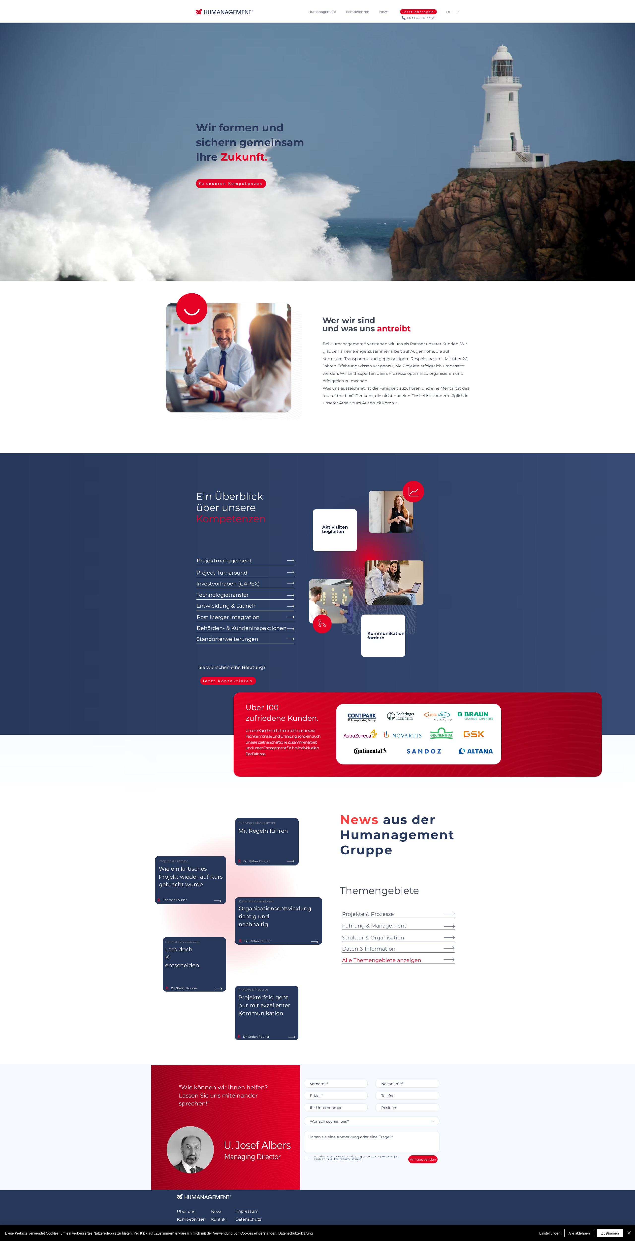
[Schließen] (629, 1233)
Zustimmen (610, 1233)
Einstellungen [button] (549, 1233)
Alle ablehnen (579, 1233)
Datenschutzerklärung (295, 1233)
